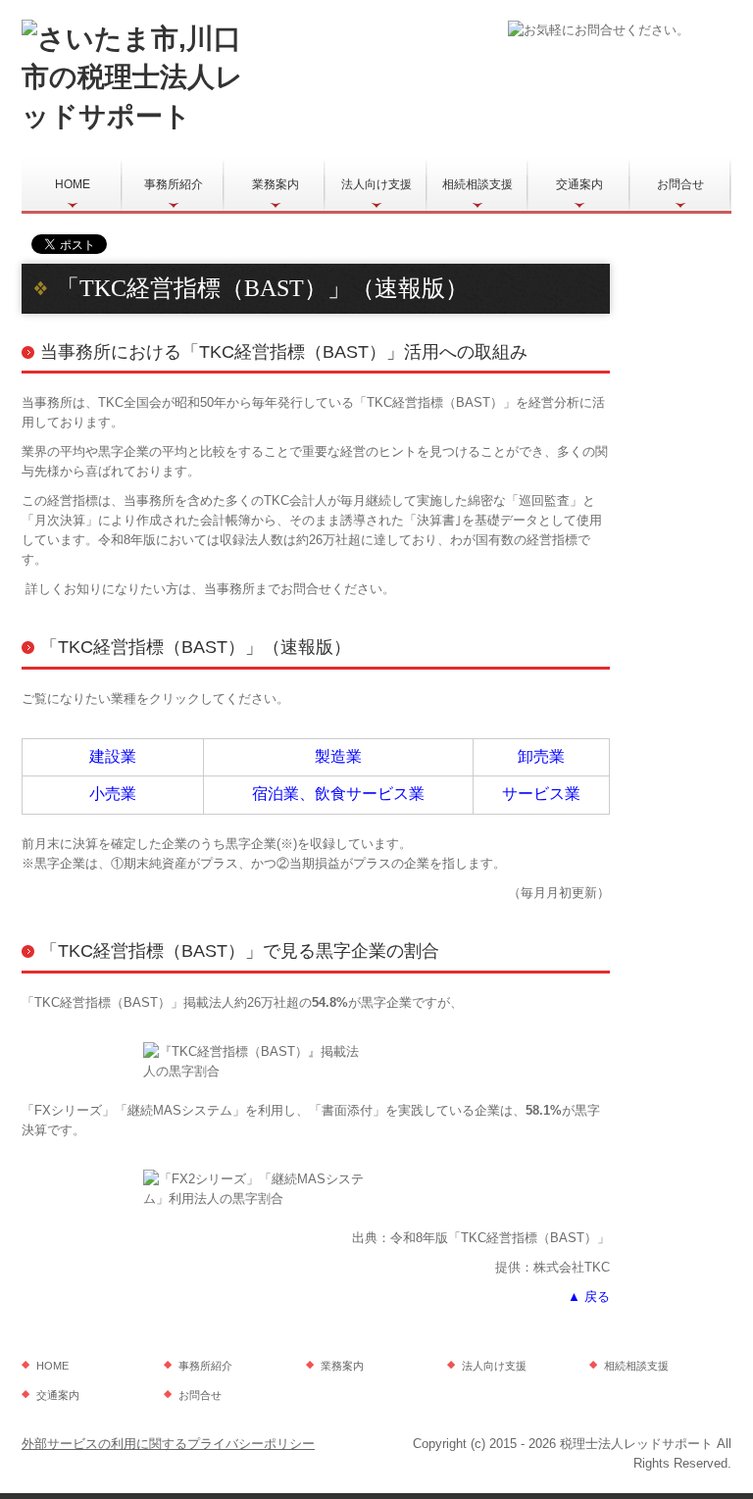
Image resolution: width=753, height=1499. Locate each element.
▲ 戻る (589, 1296)
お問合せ (680, 184)
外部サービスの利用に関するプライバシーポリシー (168, 1443)
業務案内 (275, 184)
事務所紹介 (173, 184)
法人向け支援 (376, 184)
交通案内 (579, 184)
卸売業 (541, 756)
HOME (72, 184)
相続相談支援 (477, 184)
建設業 (112, 756)
